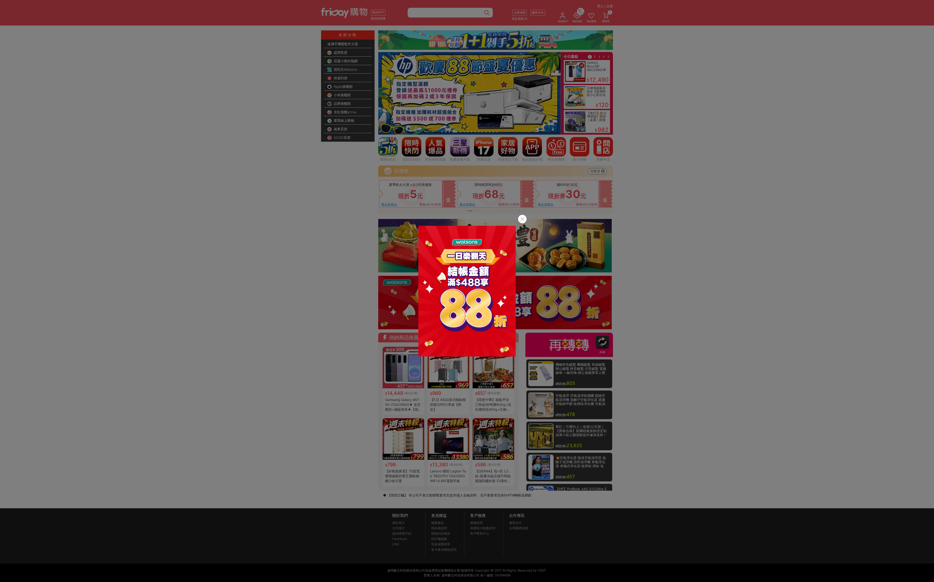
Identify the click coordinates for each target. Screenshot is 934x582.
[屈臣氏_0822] (467, 291)
